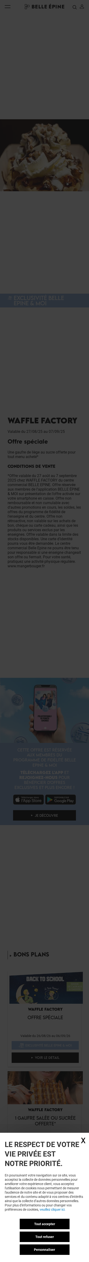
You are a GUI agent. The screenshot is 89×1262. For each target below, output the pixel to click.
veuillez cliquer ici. (53, 1209)
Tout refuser (44, 1237)
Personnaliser (44, 1250)
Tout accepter (44, 1224)
